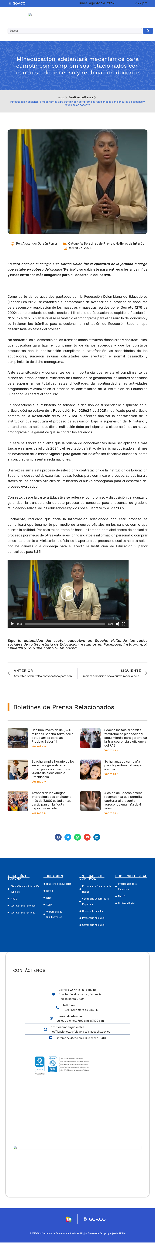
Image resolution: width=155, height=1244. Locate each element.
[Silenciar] (117, 624)
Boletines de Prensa (81, 97)
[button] (68, 593)
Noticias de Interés (130, 243)
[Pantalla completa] (124, 624)
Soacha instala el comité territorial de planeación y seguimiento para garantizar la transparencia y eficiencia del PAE (125, 737)
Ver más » (39, 746)
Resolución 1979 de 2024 (54, 416)
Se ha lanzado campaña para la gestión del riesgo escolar (123, 765)
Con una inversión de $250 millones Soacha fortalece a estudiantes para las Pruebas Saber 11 (53, 735)
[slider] (65, 624)
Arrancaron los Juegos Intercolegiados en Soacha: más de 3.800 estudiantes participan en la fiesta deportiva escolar (52, 800)
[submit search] (148, 31)
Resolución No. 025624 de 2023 (79, 411)
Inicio (61, 97)
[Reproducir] (12, 624)
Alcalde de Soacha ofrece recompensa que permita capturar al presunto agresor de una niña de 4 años (123, 800)
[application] (68, 594)
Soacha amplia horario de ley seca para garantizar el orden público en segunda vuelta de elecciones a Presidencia (53, 769)
